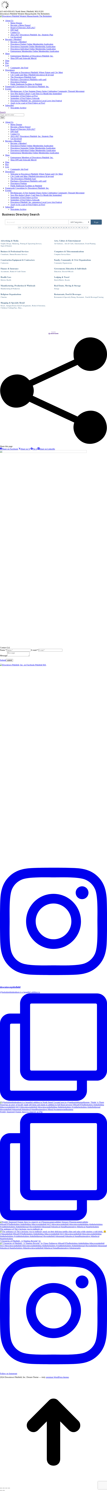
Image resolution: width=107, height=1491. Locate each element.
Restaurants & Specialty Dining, (65, 297)
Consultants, (5, 254)
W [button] (79, 227)
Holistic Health (6, 280)
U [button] (73, 227)
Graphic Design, (6, 244)
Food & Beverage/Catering (94, 297)
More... (20, 308)
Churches (4, 297)
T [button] (71, 227)
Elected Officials (67, 271)
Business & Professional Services (15, 251)
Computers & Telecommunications (69, 251)
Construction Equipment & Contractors (18, 259)
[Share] (4, 1488)
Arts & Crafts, (69, 244)
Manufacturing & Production (10, 289)
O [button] (58, 227)
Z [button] (87, 227)
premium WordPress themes (57, 1377)
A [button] (23, 227)
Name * (3, 650)
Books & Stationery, (38, 306)
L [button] (50, 227)
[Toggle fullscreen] (6, 1488)
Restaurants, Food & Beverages (67, 294)
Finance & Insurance (10, 268)
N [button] (56, 227)
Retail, (3, 306)
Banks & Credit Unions (18, 271)
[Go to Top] (53, 1485)
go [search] (97, 222)
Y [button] (84, 227)
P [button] (61, 227)
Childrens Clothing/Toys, (9, 308)
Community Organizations (63, 263)
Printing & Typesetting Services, (31, 244)
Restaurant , (81, 297)
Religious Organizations (11, 294)
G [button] (38, 227)
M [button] (53, 227)
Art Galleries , (59, 244)
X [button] (82, 227)
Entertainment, (80, 244)
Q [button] (63, 227)
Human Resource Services (18, 254)
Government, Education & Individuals (70, 268)
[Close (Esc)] (1, 1488)
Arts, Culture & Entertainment (67, 240)
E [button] (33, 227)
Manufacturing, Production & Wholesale (18, 285)
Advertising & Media (10, 240)
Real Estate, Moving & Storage (67, 285)
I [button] (43, 227)
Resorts (67, 280)
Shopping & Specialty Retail (13, 302)
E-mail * (34, 650)
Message (3, 655)
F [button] (36, 227)
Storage (56, 289)
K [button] (48, 227)
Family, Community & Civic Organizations (72, 259)
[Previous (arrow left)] (1, 1490)
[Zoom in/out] (9, 1488)
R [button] (66, 227)
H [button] (41, 227)
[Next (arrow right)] (4, 1490)
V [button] (76, 227)
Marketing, (15, 244)
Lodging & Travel (61, 277)
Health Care (6, 277)
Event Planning (90, 244)
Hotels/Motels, (59, 280)
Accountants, (5, 271)
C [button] (28, 227)
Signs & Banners (6, 246)
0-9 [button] (20, 227)
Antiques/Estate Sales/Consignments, (18, 306)
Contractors (4, 263)
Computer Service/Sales (62, 254)
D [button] (31, 227)
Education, (57, 271)
